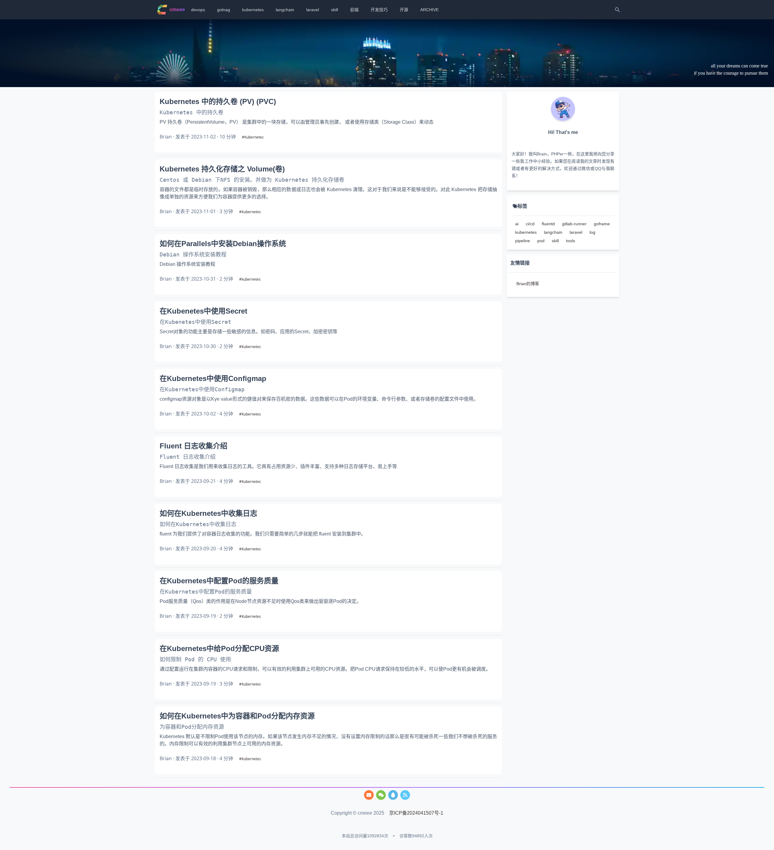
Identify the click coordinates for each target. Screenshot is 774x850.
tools (570, 240)
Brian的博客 (527, 283)
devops (198, 9)
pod (541, 240)
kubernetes (253, 9)
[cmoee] (405, 795)
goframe (602, 223)
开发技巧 (379, 9)
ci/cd (530, 223)
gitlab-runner (574, 223)
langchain (285, 9)
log (592, 232)
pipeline (522, 240)
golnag (223, 9)
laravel (312, 9)
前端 (354, 9)
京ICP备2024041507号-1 (416, 813)
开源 (404, 9)
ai (517, 223)
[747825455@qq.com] (369, 795)
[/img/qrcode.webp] (381, 795)
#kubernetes (250, 279)
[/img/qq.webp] (393, 795)
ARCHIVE (429, 9)
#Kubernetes (253, 137)
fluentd (548, 223)
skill (334, 9)
